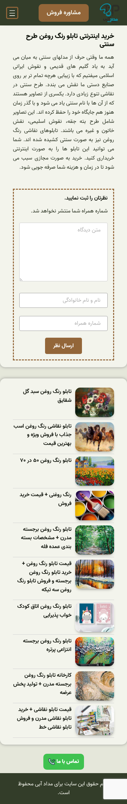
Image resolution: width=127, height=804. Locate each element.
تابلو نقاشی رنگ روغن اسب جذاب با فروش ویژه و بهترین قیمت (42, 435)
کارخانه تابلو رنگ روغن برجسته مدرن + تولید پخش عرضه (42, 684)
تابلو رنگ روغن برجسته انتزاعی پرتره (47, 645)
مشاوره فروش (64, 13)
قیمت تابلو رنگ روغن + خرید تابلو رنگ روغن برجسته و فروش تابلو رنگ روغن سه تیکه (44, 577)
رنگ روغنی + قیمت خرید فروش (45, 499)
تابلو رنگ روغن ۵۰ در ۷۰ (45, 460)
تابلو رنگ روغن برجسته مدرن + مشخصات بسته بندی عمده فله (46, 538)
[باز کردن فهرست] (12, 13)
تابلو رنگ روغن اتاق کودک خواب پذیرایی (44, 611)
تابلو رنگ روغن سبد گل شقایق (47, 396)
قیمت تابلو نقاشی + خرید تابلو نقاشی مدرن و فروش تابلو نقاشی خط (44, 718)
